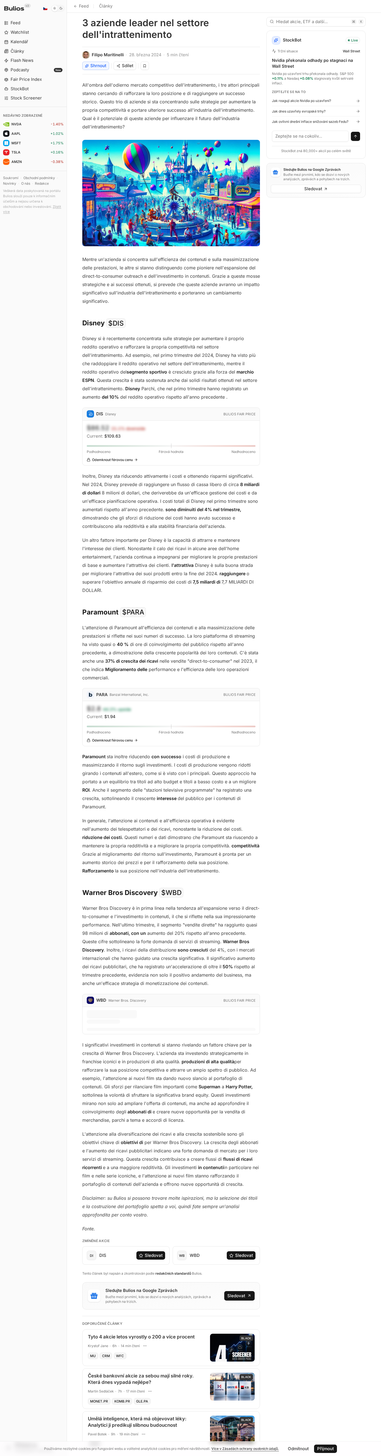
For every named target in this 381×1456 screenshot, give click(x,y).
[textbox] (310, 136)
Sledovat (154, 1255)
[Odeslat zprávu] (355, 136)
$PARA (133, 612)
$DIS (116, 323)
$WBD (171, 893)
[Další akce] (145, 1346)
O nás (25, 183)
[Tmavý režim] (58, 8)
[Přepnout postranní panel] (67, 728)
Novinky (9, 183)
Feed (84, 6)
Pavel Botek (97, 1434)
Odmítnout (298, 1448)
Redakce (42, 183)
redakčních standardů (173, 1273)
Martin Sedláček (101, 1391)
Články (105, 6)
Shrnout (98, 65)
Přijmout (325, 1448)
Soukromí (10, 178)
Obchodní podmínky (39, 178)
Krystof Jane (98, 1346)
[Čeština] (45, 8)
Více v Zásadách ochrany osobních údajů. (245, 1449)
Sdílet (127, 65)
